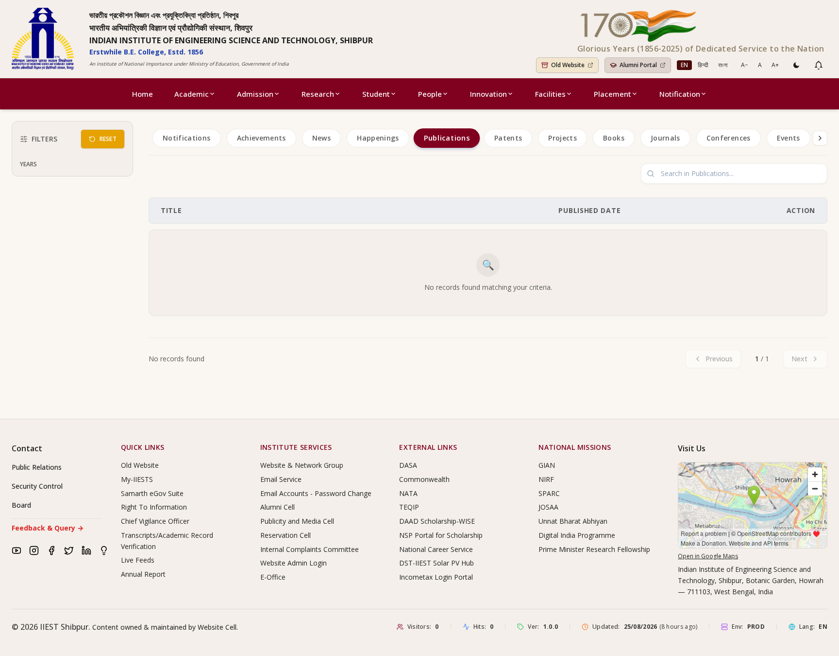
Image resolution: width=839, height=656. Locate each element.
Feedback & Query (48, 527)
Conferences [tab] (728, 137)
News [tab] (321, 137)
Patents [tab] (508, 137)
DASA (408, 465)
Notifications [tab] (187, 137)
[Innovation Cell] (104, 550)
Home (142, 94)
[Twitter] (69, 550)
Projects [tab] (562, 137)
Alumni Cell (277, 507)
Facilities (550, 94)
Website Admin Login (293, 562)
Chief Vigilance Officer (155, 521)
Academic (191, 94)
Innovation (488, 94)
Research (318, 94)
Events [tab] (788, 137)
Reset (108, 139)
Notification (679, 94)
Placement (612, 94)
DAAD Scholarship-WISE (437, 521)
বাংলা (722, 65)
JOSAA (548, 507)
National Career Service (436, 549)
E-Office (272, 577)
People (430, 94)
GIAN (546, 465)
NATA (408, 493)
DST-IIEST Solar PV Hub (436, 562)
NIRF (546, 479)
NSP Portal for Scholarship (441, 535)
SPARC (549, 493)
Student (376, 94)
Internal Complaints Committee (309, 549)
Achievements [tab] (261, 137)
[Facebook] (51, 550)
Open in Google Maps (708, 556)
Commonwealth (424, 479)
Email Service (281, 479)
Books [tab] (613, 137)
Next (799, 358)
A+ (775, 65)
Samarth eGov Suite (152, 493)
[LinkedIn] (86, 550)
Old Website (140, 465)
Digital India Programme (576, 535)
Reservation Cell (285, 535)
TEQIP (409, 507)
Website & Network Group (301, 465)
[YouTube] (16, 550)
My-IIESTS (137, 479)
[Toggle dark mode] (796, 65)
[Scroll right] (820, 138)
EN (684, 65)
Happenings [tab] (378, 137)
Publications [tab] (446, 138)
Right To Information (154, 507)
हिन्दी (703, 65)
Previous (719, 358)
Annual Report (143, 574)
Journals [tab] (665, 137)
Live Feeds (137, 560)
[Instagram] (34, 550)
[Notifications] (818, 65)
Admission (255, 94)
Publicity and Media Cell (297, 521)
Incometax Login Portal (436, 577)
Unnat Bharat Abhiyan (572, 521)
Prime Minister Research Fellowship (594, 549)
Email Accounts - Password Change (315, 493)
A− (744, 65)
